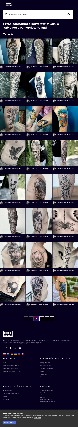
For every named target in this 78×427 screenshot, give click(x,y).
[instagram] (15, 348)
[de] (12, 353)
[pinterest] (20, 348)
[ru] (19, 353)
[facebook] (10, 348)
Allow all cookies (9, 422)
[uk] (15, 353)
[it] (23, 353)
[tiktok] (5, 348)
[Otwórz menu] (72, 4)
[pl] (4, 353)
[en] (8, 353)
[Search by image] (68, 14)
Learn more (37, 417)
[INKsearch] (9, 4)
